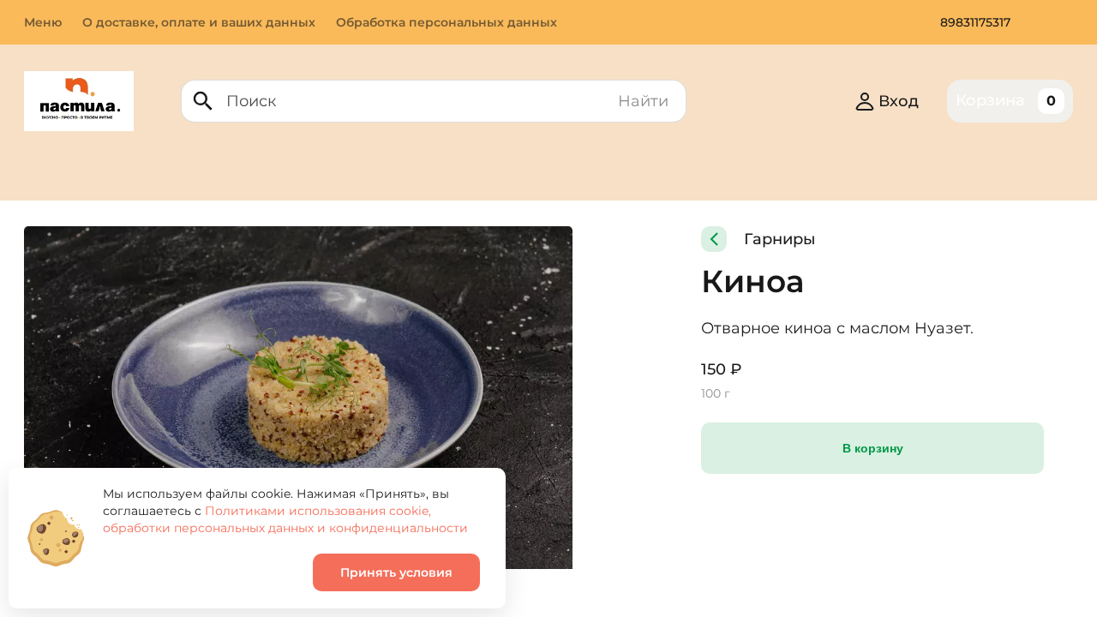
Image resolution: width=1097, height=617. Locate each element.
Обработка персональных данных (446, 22)
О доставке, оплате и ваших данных (198, 22)
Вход (898, 101)
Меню (43, 22)
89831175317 (975, 22)
